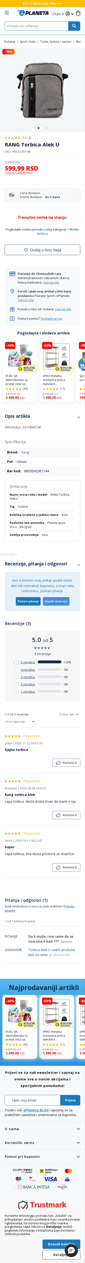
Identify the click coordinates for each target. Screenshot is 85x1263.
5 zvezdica (28, 662)
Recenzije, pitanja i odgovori (36, 564)
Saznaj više (51, 282)
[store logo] (33, 13)
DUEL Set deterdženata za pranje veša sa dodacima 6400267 (19, 380)
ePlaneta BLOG (36, 1110)
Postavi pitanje (28, 601)
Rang (25, 452)
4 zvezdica (28, 670)
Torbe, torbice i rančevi (56, 42)
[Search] (74, 26)
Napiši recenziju (56, 601)
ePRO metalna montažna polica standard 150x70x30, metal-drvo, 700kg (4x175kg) (55, 380)
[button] (58, 14)
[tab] (42, 417)
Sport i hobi (28, 42)
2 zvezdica (28, 684)
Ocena (63, 714)
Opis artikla (17, 416)
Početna (10, 42)
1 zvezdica (28, 692)
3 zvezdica (28, 677)
